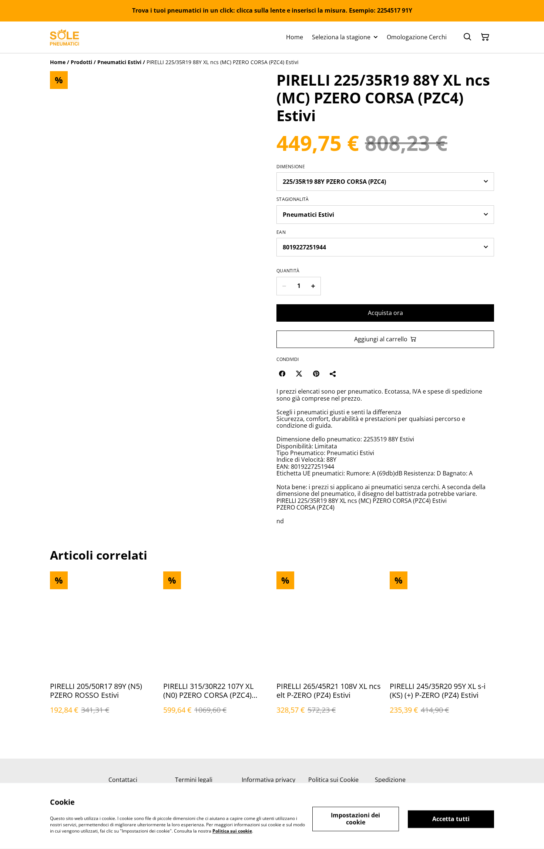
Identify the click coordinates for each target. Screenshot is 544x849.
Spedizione (390, 780)
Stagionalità (292, 199)
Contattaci (122, 780)
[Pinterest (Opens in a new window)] (316, 373)
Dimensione (290, 166)
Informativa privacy (268, 780)
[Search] (467, 37)
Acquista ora (385, 313)
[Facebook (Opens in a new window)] (282, 373)
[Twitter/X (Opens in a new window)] (299, 373)
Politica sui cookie (232, 831)
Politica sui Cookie (333, 780)
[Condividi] (333, 373)
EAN (281, 232)
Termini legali (193, 780)
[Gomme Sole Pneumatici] (64, 37)
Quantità (287, 270)
